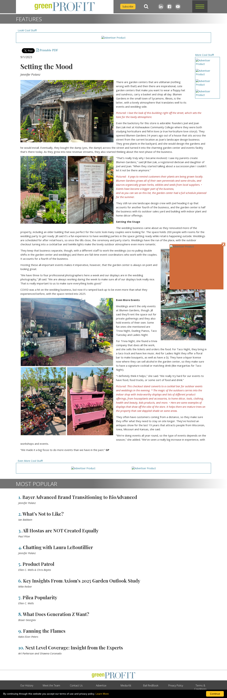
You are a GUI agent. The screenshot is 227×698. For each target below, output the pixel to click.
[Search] (146, 6)
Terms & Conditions (200, 687)
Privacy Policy (175, 685)
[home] (65, 7)
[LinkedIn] (161, 6)
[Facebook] (169, 6)
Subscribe (127, 6)
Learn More (102, 693)
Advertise (101, 685)
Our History (26, 685)
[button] (200, 6)
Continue (215, 693)
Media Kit (126, 685)
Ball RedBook (150, 685)
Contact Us (76, 685)
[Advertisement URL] (182, 246)
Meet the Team (51, 685)
